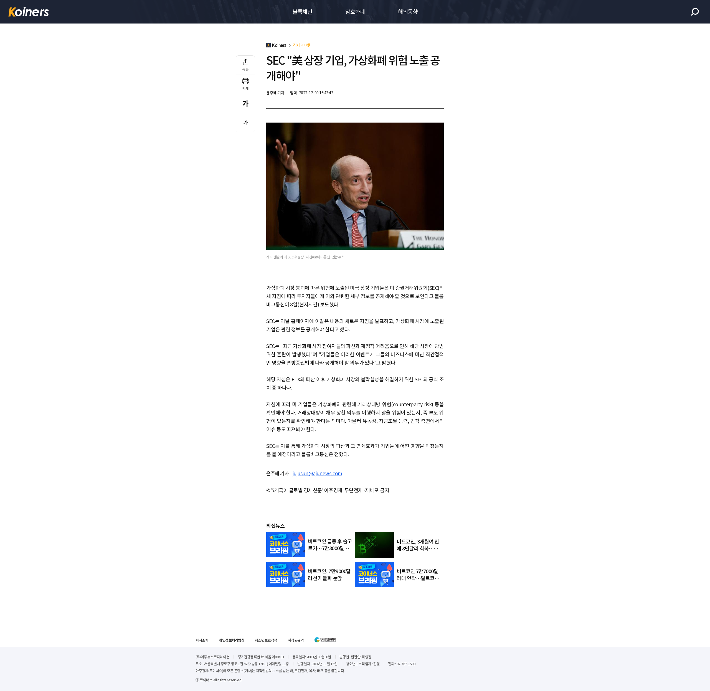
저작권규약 (296, 640)
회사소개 (202, 640)
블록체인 (302, 11)
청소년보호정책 (266, 640)
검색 (695, 12)
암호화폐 (355, 11)
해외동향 (407, 11)
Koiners (28, 12)
